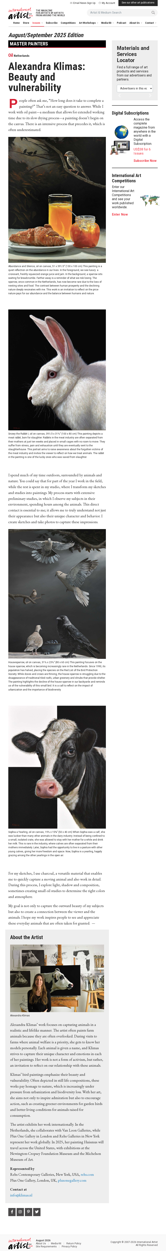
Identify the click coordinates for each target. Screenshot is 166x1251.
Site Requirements (46, 1246)
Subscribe (51, 22)
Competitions (68, 22)
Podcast (121, 22)
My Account (108, 3)
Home (16, 22)
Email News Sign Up (84, 3)
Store (26, 22)
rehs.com (87, 1174)
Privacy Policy (69, 1246)
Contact (149, 22)
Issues (36, 22)
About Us (134, 22)
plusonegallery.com (72, 1180)
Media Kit (106, 22)
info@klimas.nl (21, 1195)
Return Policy (73, 1243)
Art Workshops (87, 22)
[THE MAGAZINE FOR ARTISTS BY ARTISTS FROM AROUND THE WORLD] (20, 13)
